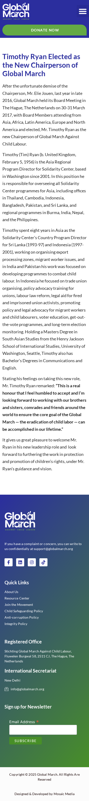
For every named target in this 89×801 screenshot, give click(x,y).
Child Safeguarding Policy (24, 611)
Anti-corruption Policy (22, 617)
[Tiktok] (43, 562)
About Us (12, 592)
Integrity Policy (16, 624)
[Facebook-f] (9, 562)
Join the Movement (19, 605)
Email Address (24, 721)
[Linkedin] (20, 562)
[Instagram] (32, 562)
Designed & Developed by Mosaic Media (44, 794)
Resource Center (17, 598)
